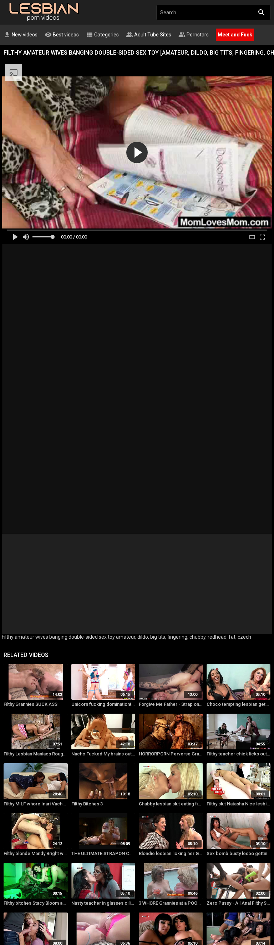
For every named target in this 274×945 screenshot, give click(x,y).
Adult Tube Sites (148, 34)
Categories (102, 34)
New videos (20, 34)
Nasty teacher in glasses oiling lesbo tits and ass (103, 903)
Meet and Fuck (235, 34)
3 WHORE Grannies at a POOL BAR (171, 903)
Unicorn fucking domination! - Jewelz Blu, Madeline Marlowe (103, 704)
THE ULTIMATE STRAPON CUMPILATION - (103, 853)
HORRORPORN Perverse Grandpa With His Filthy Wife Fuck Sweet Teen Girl (171, 753)
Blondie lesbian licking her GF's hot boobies (171, 853)
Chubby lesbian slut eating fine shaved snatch (171, 803)
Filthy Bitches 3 (87, 803)
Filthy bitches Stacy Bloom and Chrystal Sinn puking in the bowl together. (36, 903)
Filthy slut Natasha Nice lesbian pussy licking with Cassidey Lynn (239, 803)
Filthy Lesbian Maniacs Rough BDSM (36, 753)
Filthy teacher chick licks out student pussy (239, 753)
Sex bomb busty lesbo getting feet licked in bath (239, 853)
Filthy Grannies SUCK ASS (30, 704)
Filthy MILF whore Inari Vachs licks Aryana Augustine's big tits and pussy (36, 803)
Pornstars (193, 34)
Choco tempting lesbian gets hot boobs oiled (239, 704)
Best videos (62, 34)
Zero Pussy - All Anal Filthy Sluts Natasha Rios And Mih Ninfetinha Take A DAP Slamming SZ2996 (239, 903)
